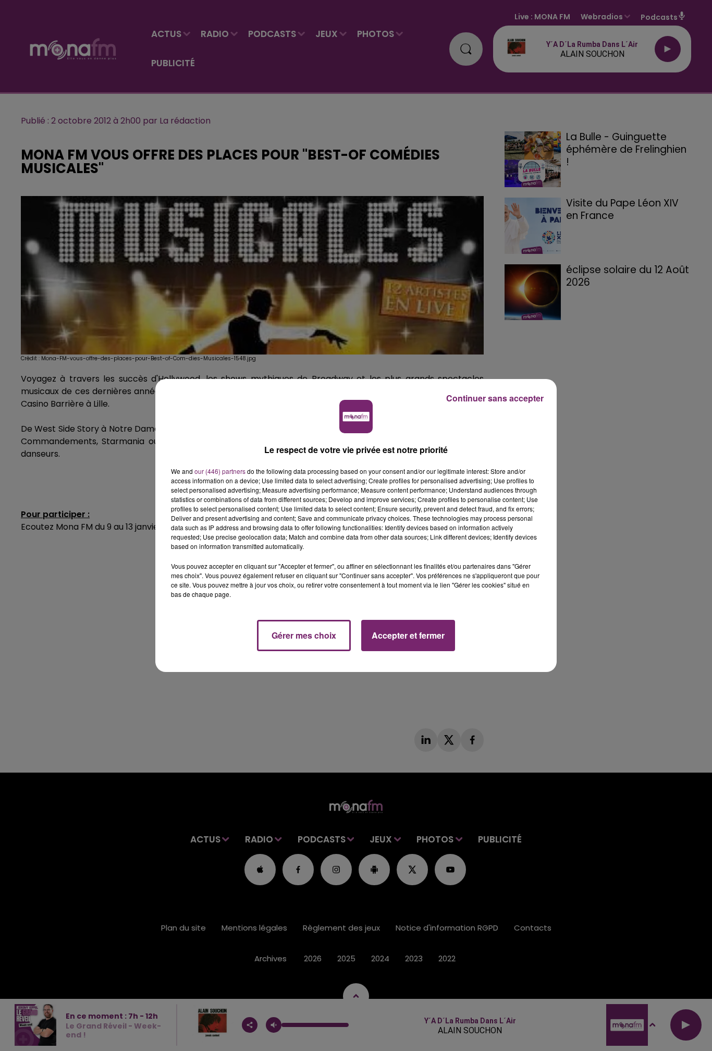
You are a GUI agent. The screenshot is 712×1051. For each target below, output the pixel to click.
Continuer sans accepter (495, 398)
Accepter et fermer (408, 635)
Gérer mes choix (304, 635)
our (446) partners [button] (219, 471)
